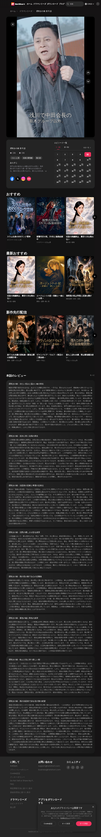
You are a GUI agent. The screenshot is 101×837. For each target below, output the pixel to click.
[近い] (93, 806)
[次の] (94, 217)
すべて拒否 (66, 823)
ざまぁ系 (48, 242)
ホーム (13, 11)
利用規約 (13, 766)
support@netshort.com (49, 766)
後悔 (73, 242)
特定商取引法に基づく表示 (21, 788)
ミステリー (40, 242)
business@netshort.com (49, 769)
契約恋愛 (69, 299)
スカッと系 (15, 158)
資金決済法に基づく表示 (20, 792)
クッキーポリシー (17, 777)
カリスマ (10, 240)
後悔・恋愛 (10, 360)
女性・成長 (76, 299)
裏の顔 (38, 158)
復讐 (38, 360)
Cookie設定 (48, 823)
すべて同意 (84, 823)
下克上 (43, 360)
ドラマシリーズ (25, 11)
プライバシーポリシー (19, 769)
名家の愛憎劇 (27, 158)
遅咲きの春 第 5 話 (44, 11)
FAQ (12, 784)
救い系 (47, 301)
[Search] (68, 4)
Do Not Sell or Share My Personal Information (22, 780)
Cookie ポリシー (65, 818)
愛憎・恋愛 (40, 301)
